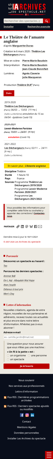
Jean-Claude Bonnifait (35, 69)
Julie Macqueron (32, 77)
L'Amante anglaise (35, 166)
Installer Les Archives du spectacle (26, 438)
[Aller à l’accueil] (26, 15)
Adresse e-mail (12, 332)
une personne (38, 355)
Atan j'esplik (10, 284)
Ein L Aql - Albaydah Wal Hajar (19, 280)
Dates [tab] (9, 93)
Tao (5, 265)
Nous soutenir (26, 380)
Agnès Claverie (31, 73)
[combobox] (23, 20)
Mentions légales (26, 427)
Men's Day (9, 293)
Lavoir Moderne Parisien (18, 128)
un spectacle (17, 359)
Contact (26, 421)
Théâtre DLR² (24, 85)
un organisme (18, 355)
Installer (9, 26)
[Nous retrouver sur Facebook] (22, 416)
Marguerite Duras (22, 45)
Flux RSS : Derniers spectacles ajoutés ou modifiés (28, 407)
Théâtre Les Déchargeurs (19, 106)
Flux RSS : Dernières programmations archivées (28, 399)
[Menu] (49, 455)
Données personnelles (26, 432)
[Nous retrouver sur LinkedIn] (32, 416)
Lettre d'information (26, 391)
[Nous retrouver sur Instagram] (27, 416)
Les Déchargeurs (14, 148)
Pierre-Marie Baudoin (34, 60)
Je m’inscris (26, 366)
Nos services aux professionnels (26, 386)
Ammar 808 (9, 276)
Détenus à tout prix (13, 289)
